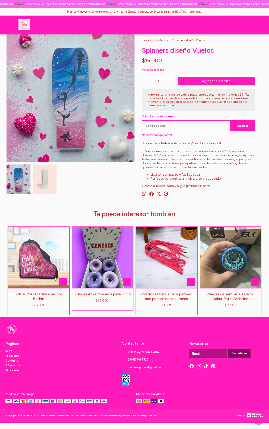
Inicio (8, 351)
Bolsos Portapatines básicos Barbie (38, 296)
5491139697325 (138, 359)
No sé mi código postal (157, 135)
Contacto (11, 360)
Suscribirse (239, 353)
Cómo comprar (15, 365)
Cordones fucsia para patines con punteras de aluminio (166, 296)
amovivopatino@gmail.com (145, 367)
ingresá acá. (125, 415)
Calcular (242, 126)
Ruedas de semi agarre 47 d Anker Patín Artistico (230, 296)
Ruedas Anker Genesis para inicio (102, 294)
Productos (12, 356)
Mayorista (12, 370)
